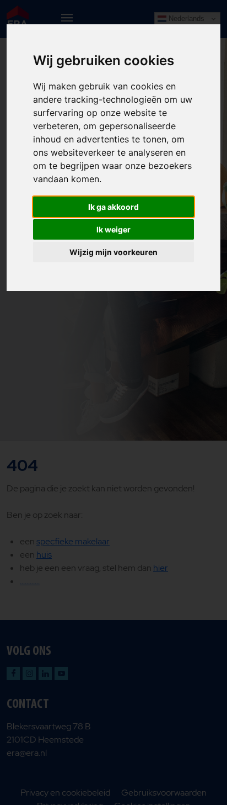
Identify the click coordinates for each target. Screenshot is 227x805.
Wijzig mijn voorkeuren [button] (113, 252)
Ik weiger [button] (113, 229)
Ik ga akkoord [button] (113, 206)
